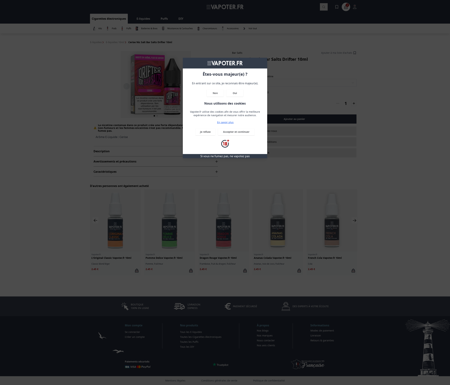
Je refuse (205, 131)
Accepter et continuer (236, 131)
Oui (235, 93)
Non (215, 93)
